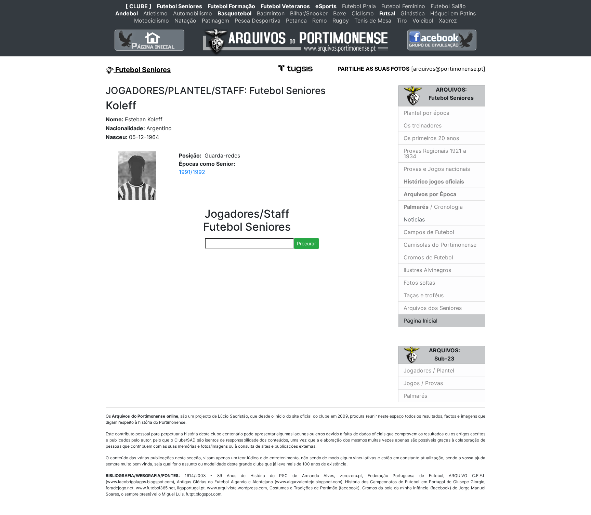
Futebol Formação (231, 6)
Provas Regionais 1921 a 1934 (435, 153)
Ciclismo (363, 13)
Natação (185, 20)
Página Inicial (420, 320)
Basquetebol (234, 13)
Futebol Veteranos (285, 6)
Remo (319, 20)
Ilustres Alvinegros (427, 270)
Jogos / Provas (423, 383)
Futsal (387, 13)
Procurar (306, 243)
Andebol (126, 13)
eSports (326, 6)
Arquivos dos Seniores (433, 307)
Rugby (340, 20)
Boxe (339, 13)
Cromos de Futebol (428, 257)
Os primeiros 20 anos (431, 138)
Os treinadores (423, 125)
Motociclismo (151, 20)
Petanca (296, 20)
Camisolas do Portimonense (440, 244)
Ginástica (412, 13)
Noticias (413, 219)
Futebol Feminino (403, 6)
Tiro (402, 20)
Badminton (271, 13)
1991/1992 (192, 171)
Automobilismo (192, 13)
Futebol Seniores (179, 6)
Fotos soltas (419, 282)
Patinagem (215, 20)
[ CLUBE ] (139, 6)
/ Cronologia (433, 206)
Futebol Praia (359, 6)
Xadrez (448, 20)
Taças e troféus (424, 295)
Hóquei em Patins (453, 13)
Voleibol (422, 20)
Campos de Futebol (429, 232)
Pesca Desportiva (257, 20)
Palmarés (415, 395)
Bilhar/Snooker (309, 13)
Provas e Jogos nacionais (437, 168)
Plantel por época (426, 112)
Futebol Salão (448, 6)
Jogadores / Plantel (429, 370)
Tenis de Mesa (372, 20)
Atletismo (155, 13)
